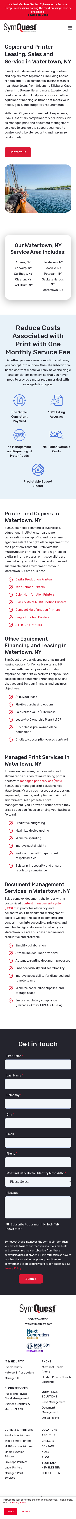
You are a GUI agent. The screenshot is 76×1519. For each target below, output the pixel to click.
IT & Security (14, 1361)
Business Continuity (17, 1404)
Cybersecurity (13, 1367)
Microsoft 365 (14, 1409)
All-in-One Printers (28, 625)
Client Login (51, 1473)
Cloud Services (16, 1388)
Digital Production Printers (34, 579)
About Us (48, 1435)
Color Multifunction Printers (34, 594)
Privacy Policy (18, 1502)
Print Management (53, 1402)
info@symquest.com (38, 1324)
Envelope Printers (16, 1462)
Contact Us (18, 152)
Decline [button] (26, 1511)
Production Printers (17, 1435)
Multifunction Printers (19, 1446)
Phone (46, 1361)
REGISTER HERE (38, 15)
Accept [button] (10, 1511)
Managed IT (12, 1378)
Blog (45, 1457)
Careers (48, 1440)
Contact (48, 1446)
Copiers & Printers (19, 1429)
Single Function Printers (32, 617)
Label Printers (13, 1467)
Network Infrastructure (19, 1372)
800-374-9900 (38, 1319)
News (45, 1452)
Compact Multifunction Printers (37, 609)
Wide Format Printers (30, 587)
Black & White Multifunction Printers (40, 602)
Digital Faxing (50, 1417)
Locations (49, 1429)
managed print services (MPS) (41, 781)
